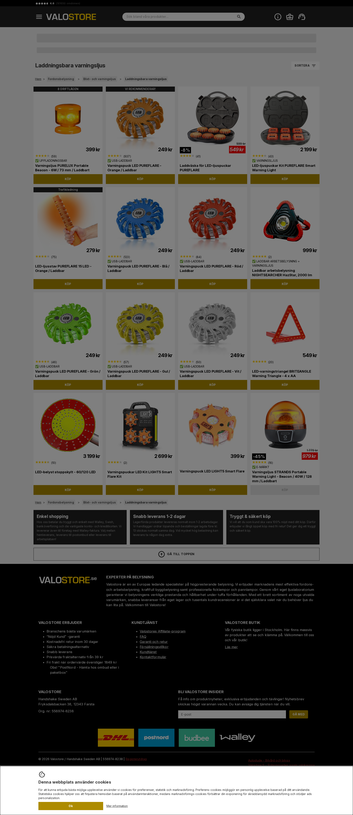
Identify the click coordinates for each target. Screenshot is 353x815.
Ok (71, 806)
